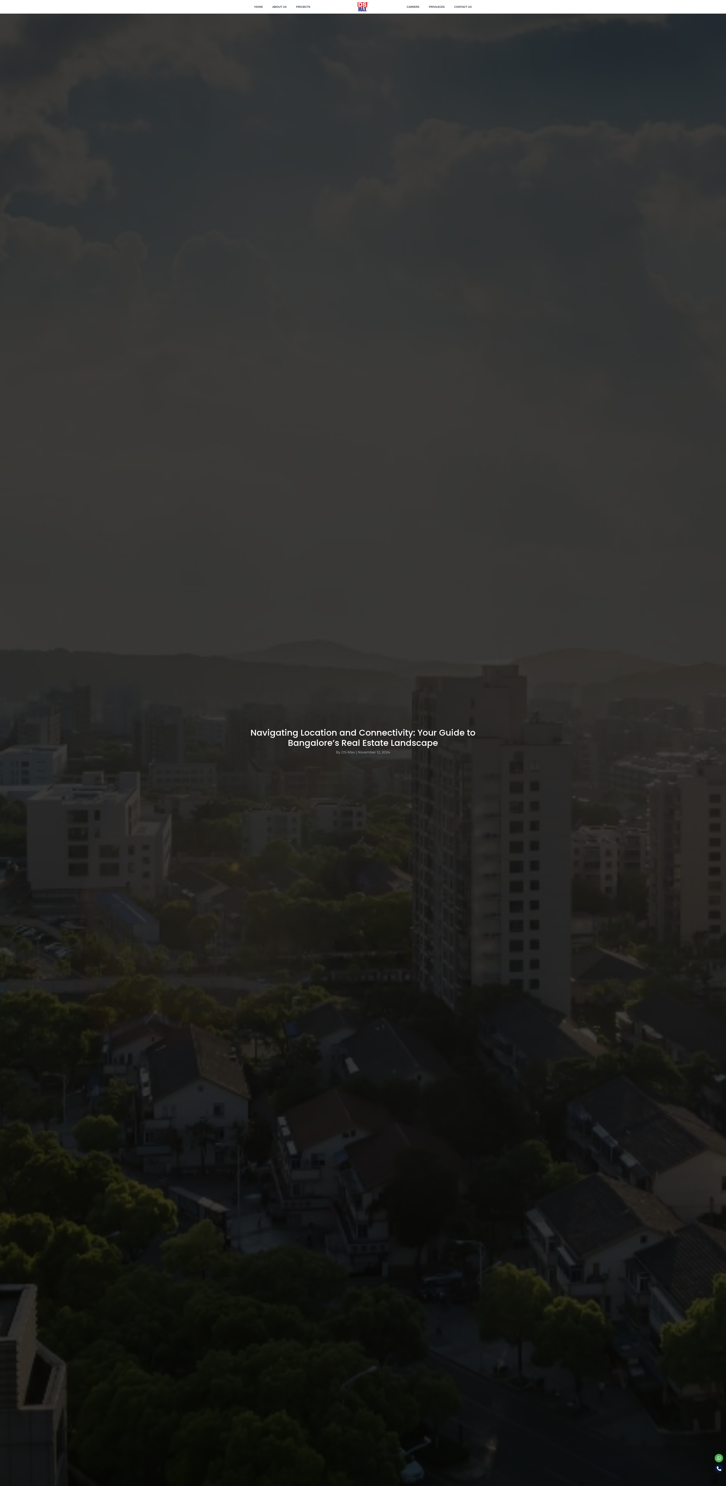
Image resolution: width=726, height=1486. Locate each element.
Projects (303, 7)
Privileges (437, 7)
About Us (279, 7)
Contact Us (463, 7)
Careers (413, 7)
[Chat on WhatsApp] (719, 1458)
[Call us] (719, 1468)
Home (258, 7)
